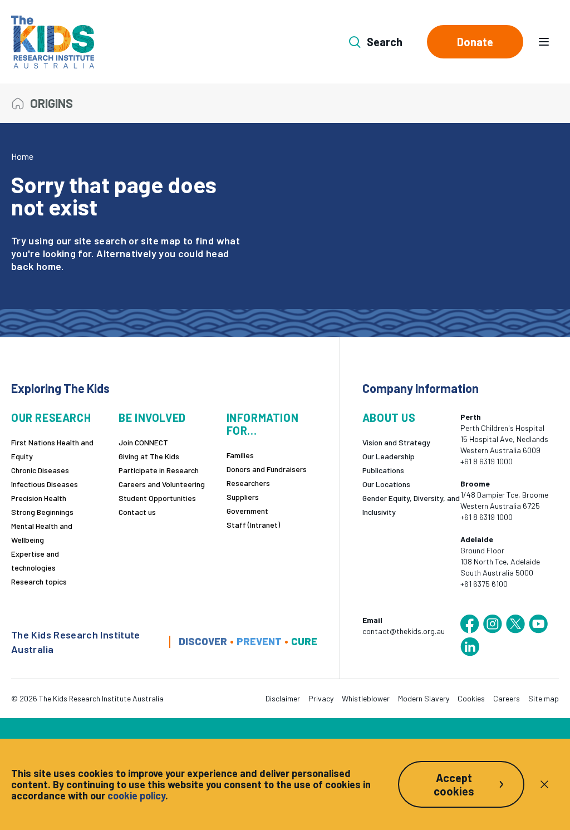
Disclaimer (283, 698)
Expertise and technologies (35, 560)
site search (100, 240)
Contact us (137, 512)
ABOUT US (389, 417)
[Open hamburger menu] (544, 42)
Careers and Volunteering (162, 484)
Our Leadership (388, 456)
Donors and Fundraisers (267, 469)
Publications (383, 470)
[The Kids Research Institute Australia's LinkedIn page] (469, 646)
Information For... (263, 424)
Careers (506, 698)
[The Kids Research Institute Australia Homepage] (52, 42)
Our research (51, 417)
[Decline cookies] (544, 784)
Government (247, 510)
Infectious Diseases (44, 484)
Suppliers (243, 497)
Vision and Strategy (396, 442)
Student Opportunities (157, 498)
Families (240, 455)
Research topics (39, 581)
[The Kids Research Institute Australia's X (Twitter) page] (515, 624)
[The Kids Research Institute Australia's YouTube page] (538, 624)
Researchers (248, 483)
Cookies (471, 698)
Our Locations (386, 484)
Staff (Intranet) (253, 524)
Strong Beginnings (42, 512)
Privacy (320, 698)
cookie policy (136, 795)
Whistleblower (366, 698)
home (48, 266)
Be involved (152, 417)
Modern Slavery (423, 698)
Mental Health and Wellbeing (41, 532)
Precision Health (38, 498)
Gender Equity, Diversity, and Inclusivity (411, 505)
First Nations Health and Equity (52, 449)
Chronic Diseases (40, 470)
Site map (543, 698)
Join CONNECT (143, 442)
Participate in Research (159, 470)
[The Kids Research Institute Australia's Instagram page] (492, 624)
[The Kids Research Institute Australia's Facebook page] (469, 624)
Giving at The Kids (149, 456)
